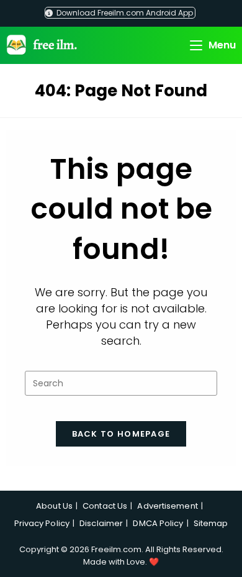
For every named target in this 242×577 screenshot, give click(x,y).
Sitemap (211, 523)
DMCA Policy (158, 523)
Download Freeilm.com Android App (124, 12)
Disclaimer (101, 523)
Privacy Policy (41, 523)
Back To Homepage (121, 434)
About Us (54, 506)
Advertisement (167, 506)
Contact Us (105, 506)
